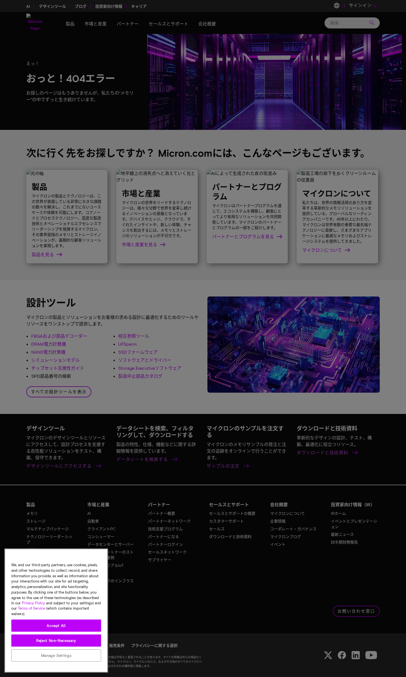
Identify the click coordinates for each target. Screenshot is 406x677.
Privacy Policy (33, 603)
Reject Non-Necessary (56, 640)
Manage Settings (56, 655)
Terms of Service (31, 608)
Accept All (56, 625)
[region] (56, 611)
